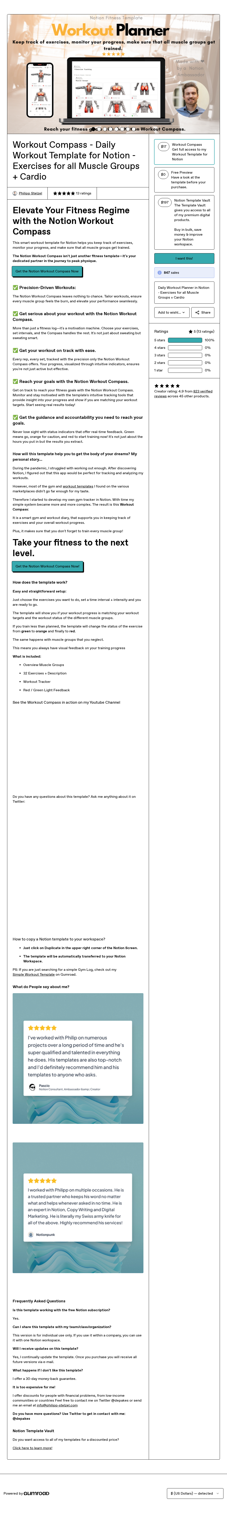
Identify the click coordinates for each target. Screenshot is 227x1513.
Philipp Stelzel (30, 193)
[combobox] (172, 312)
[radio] (184, 152)
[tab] (93, 129)
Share (206, 312)
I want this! (184, 258)
